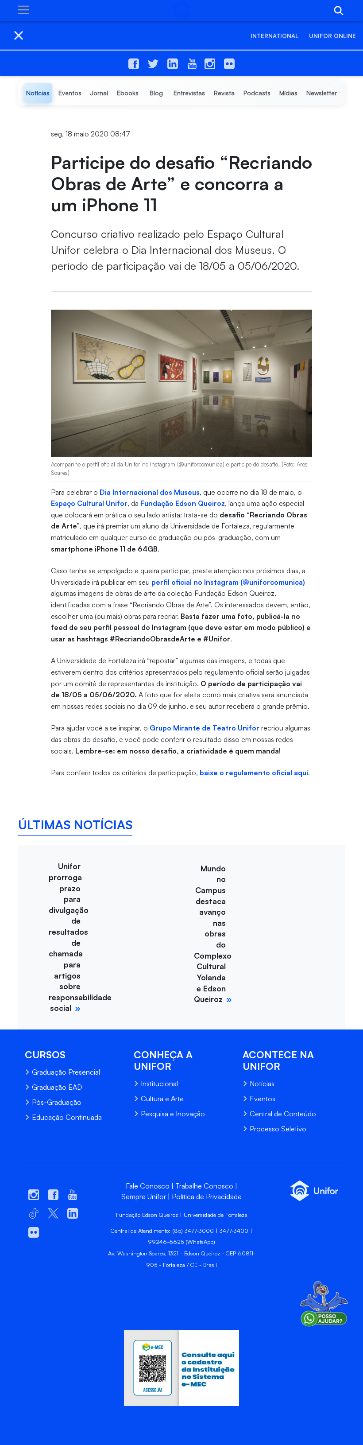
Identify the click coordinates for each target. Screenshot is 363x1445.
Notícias (262, 1083)
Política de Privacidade (207, 1196)
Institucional (159, 1083)
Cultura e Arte (162, 1098)
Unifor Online (332, 35)
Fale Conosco (148, 1185)
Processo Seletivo (278, 1128)
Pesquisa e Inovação (173, 1113)
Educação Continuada (67, 1117)
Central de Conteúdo (283, 1113)
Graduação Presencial (66, 1072)
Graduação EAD (57, 1087)
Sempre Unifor (143, 1196)
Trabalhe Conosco (204, 1185)
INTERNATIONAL (274, 35)
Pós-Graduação (56, 1102)
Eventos (262, 1098)
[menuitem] (37, 93)
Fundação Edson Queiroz (182, 503)
